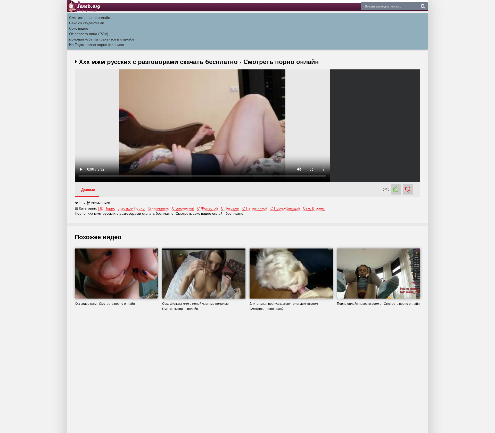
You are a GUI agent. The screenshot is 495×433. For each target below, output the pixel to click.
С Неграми (230, 208)
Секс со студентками (86, 23)
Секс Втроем (314, 208)
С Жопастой (207, 208)
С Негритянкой (254, 208)
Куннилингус (158, 208)
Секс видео (78, 28)
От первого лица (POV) (88, 34)
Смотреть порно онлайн (89, 17)
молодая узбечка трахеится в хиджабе (101, 39)
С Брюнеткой (183, 208)
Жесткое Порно (131, 208)
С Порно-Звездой (285, 208)
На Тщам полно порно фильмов (96, 45)
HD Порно (106, 208)
